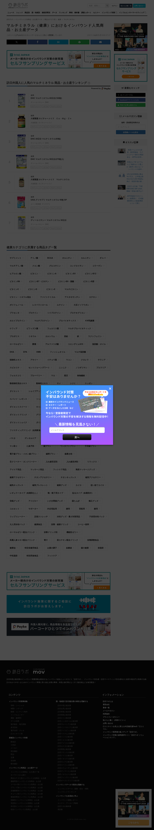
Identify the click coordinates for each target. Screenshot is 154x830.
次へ (77, 437)
